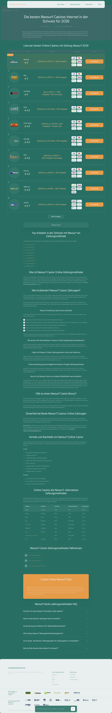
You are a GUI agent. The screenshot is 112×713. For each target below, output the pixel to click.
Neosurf (25, 277)
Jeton (26, 539)
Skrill (26, 532)
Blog (99, 4)
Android (32, 382)
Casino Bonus (89, 4)
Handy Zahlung (55, 684)
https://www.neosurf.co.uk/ (34, 560)
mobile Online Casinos (36, 380)
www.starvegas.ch (30, 253)
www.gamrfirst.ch (30, 266)
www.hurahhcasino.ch (31, 261)
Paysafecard (28, 524)
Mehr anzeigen (56, 217)
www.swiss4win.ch (30, 258)
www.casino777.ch (30, 250)
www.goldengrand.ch (31, 263)
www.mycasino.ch (30, 247)
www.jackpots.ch (30, 244)
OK (73, 709)
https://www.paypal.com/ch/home (36, 566)
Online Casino (60, 4)
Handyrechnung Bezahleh (31, 535)
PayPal (85, 346)
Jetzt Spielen (94, 61)
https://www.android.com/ (34, 555)
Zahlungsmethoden (75, 4)
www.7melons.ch (30, 255)
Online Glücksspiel (74, 679)
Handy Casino (73, 677)
